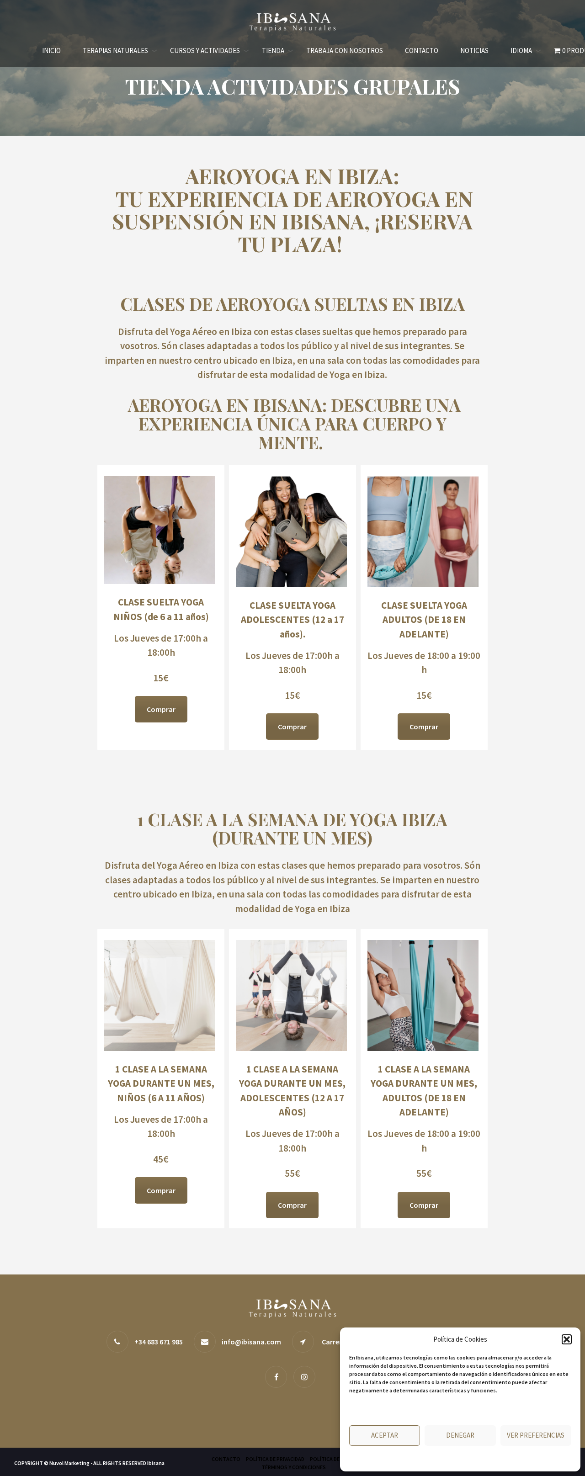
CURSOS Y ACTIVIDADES (205, 50)
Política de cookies (430, 1458)
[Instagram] (306, 1376)
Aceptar (384, 1435)
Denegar (460, 1435)
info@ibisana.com (251, 1341)
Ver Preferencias (535, 1435)
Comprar (161, 709)
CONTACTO (421, 50)
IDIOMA (521, 50)
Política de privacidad (483, 1458)
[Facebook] (278, 1376)
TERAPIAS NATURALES (115, 50)
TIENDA (273, 50)
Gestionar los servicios (382, 1410)
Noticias (474, 50)
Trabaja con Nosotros (344, 50)
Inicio (51, 50)
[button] (566, 1339)
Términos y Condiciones (293, 1467)
